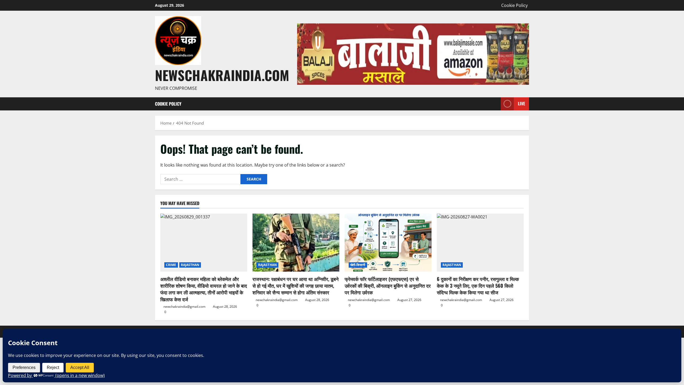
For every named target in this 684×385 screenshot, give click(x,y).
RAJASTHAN (190, 265)
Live (521, 103)
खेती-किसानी (358, 265)
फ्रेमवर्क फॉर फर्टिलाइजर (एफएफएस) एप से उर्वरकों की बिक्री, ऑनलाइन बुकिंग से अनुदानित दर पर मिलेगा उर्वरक (388, 285)
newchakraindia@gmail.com (184, 306)
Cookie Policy (514, 5)
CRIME (171, 265)
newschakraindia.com (222, 75)
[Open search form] (495, 103)
